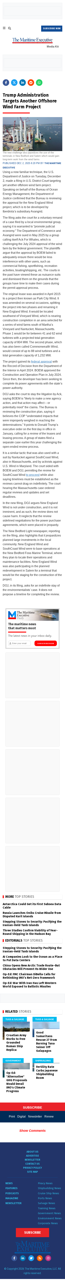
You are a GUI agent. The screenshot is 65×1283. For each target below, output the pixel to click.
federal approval (41, 361)
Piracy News (45, 1183)
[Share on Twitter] (14, 82)
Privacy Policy (32, 1167)
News (9, 1183)
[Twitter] (31, 1258)
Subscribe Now (45, 643)
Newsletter (35, 1116)
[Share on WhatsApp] (39, 82)
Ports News (45, 1198)
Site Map (32, 1171)
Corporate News (48, 1223)
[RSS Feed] (40, 1258)
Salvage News (46, 1203)
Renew (49, 1116)
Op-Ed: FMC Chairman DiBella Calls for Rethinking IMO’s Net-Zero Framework (29, 975)
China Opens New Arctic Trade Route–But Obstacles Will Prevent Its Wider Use (31, 967)
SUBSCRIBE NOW (51, 28)
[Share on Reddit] (31, 82)
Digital (21, 1116)
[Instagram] (48, 1258)
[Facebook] (14, 1258)
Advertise (32, 1155)
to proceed (33, 474)
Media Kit (53, 46)
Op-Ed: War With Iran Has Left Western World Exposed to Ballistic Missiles (29, 984)
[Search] (9, 29)
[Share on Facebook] (6, 82)
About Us (32, 1151)
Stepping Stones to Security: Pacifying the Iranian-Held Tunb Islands (32, 923)
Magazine (11, 1198)
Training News (46, 1208)
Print (12, 1116)
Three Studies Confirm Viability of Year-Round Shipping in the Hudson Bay (30, 932)
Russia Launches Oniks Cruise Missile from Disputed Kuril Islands (32, 914)
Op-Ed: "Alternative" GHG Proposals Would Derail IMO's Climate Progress (16, 1082)
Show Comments (32, 1130)
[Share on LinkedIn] (22, 82)
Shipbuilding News (49, 1188)
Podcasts (12, 1193)
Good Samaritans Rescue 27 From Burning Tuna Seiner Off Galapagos (46, 1041)
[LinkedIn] (23, 1258)
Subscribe (32, 1233)
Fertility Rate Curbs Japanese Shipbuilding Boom (47, 1072)
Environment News (50, 1218)
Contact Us (32, 1163)
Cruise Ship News (48, 1193)
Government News (49, 1213)
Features (11, 1188)
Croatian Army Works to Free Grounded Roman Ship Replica (16, 1042)
